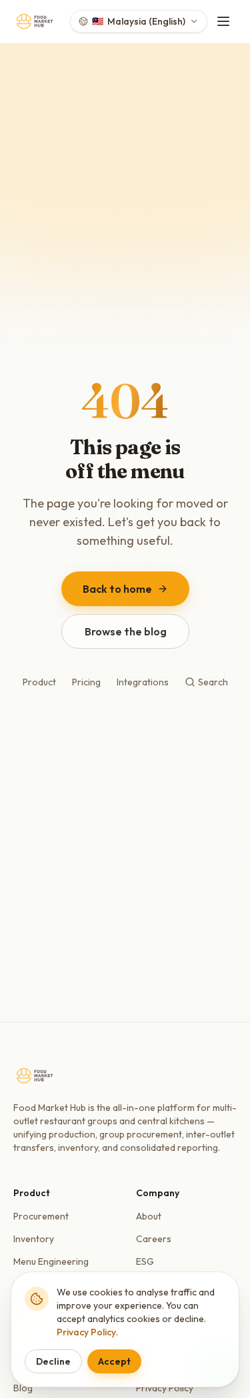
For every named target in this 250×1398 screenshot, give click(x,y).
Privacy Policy (86, 1332)
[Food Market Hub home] (34, 21)
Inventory (33, 1239)
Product (39, 682)
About (148, 1216)
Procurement (41, 1216)
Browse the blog (125, 631)
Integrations (143, 682)
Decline (53, 1361)
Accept (114, 1361)
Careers (153, 1239)
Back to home (117, 588)
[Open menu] (223, 21)
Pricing (86, 682)
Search (213, 682)
